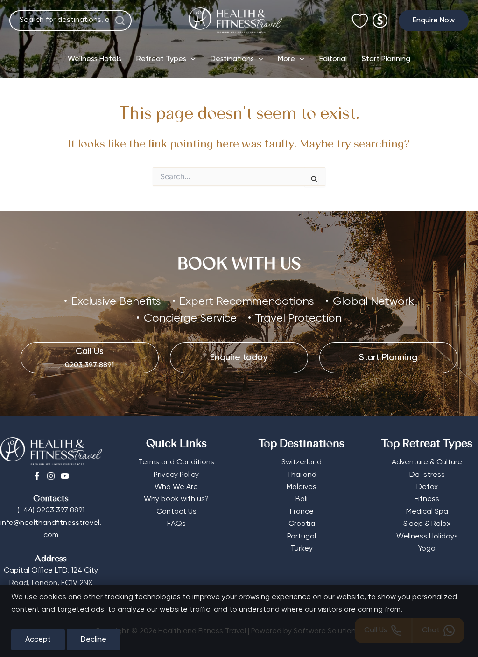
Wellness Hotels (94, 59)
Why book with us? (176, 499)
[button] (434, 20)
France (302, 512)
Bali (301, 499)
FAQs (176, 524)
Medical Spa (427, 512)
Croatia (301, 524)
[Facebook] (37, 476)
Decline (93, 639)
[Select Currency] (380, 16)
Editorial (333, 59)
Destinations (232, 59)
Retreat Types (161, 59)
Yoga (427, 548)
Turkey (301, 548)
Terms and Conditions (176, 462)
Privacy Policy (176, 475)
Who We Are (176, 487)
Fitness (427, 499)
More (286, 59)
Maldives (301, 487)
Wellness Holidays (427, 536)
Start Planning (386, 59)
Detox (427, 487)
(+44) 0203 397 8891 (50, 510)
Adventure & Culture (427, 462)
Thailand (301, 475)
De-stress (427, 475)
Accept (38, 639)
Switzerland (301, 462)
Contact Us (176, 512)
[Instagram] (51, 476)
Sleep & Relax (426, 524)
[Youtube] (65, 476)
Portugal (301, 536)
